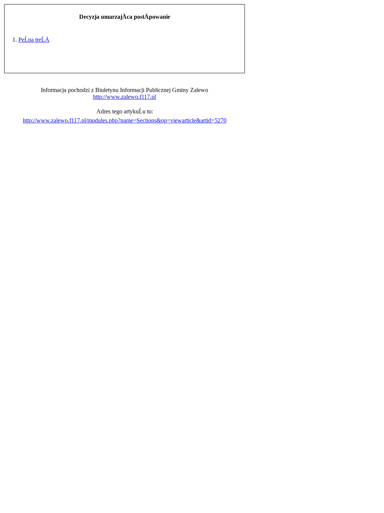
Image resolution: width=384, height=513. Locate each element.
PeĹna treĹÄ (34, 39)
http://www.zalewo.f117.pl (124, 97)
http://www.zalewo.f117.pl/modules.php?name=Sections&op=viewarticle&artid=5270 (124, 120)
